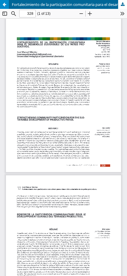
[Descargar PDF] (122, 4)
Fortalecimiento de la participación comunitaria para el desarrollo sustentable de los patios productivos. (69, 4)
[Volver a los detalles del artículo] (4, 4)
